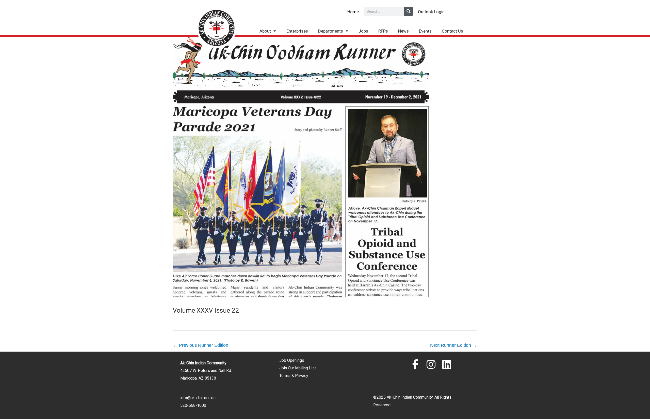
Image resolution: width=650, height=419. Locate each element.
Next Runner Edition (453, 345)
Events (425, 31)
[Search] (408, 11)
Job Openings (291, 360)
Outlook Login (431, 11)
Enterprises (297, 31)
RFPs (383, 31)
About (265, 31)
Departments (330, 31)
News (403, 31)
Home (353, 11)
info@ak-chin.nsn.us (198, 397)
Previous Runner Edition (200, 345)
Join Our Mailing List (297, 368)
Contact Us (452, 31)
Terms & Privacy (293, 375)
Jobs (363, 31)
